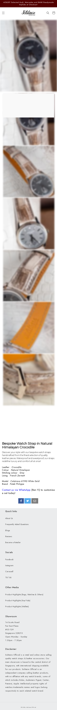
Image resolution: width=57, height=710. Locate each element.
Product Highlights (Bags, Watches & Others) (24, 594)
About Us (9, 518)
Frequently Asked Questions (17, 524)
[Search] (48, 13)
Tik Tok (8, 577)
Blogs (7, 530)
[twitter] (27, 501)
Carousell (9, 571)
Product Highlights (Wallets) (17, 606)
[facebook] (21, 501)
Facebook (9, 559)
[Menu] (3, 13)
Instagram (9, 565)
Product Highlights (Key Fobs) (17, 600)
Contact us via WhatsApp (16, 490)
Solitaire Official (31, 707)
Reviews (8, 536)
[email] (34, 501)
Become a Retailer (13, 542)
